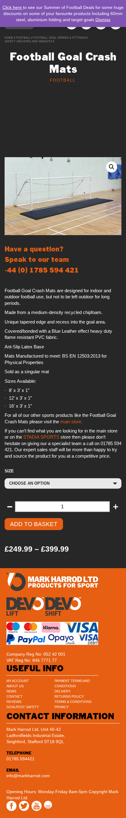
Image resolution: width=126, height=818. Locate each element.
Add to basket (33, 524)
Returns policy (69, 696)
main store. (71, 421)
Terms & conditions (72, 702)
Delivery (62, 691)
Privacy (61, 707)
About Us (15, 686)
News (11, 691)
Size (9, 471)
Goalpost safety (22, 707)
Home (9, 37)
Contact (14, 696)
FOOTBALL (23, 37)
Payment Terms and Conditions (72, 683)
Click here (12, 7)
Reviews (13, 702)
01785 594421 (20, 758)
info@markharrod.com (28, 775)
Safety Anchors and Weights (28, 41)
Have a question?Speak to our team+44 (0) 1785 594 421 (42, 259)
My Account (17, 681)
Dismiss (102, 19)
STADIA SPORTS (40, 437)
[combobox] (63, 483)
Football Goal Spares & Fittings (59, 37)
